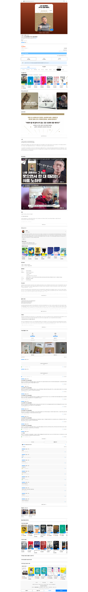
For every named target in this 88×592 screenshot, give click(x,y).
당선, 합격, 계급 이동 (50, 573)
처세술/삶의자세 (29, 265)
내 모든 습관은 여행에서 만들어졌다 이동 (63, 573)
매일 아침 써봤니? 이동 (44, 573)
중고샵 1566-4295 (45, 584)
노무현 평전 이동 (24, 531)
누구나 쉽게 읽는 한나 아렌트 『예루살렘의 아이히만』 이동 (43, 531)
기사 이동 (24, 513)
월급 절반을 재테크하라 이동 (37, 253)
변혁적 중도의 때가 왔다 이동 (37, 531)
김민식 (22, 39)
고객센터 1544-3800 (35, 584)
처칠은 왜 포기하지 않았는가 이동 (56, 547)
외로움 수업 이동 (50, 253)
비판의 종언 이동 (24, 547)
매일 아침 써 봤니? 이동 (37, 573)
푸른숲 (22, 40)
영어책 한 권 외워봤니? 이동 (31, 253)
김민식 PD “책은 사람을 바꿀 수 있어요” (28, 242)
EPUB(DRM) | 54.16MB (29, 278)
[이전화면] (22, 1)
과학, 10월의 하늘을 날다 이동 (63, 253)
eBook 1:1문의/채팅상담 (52, 584)
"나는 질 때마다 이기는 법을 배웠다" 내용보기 (44, 381)
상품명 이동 (24, 82)
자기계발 (25, 265)
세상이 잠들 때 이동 (30, 547)
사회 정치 (25, 264)
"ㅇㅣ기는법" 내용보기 (44, 434)
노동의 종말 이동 (25, 573)
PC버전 (44, 587)
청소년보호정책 (41, 587)
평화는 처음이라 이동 (62, 531)
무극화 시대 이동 (50, 531)
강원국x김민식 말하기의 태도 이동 (44, 253)
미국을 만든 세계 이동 (30, 531)
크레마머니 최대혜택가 (24, 48)
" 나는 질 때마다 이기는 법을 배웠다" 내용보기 (44, 389)
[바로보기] (49, 347)
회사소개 (47, 587)
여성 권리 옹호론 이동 (62, 547)
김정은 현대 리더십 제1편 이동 (37, 547)
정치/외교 (28, 264)
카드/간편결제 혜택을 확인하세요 (61, 55)
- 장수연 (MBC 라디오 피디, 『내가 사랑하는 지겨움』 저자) (28, 319)
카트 (66, 1)
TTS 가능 (27, 274)
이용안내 (22, 272)
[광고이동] (64, 1)
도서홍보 (54, 587)
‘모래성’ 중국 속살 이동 (56, 531)
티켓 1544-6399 (40, 584)
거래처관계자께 (50, 587)
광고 (55, 587)
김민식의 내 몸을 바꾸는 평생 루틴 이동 (25, 253)
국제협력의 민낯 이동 (50, 547)
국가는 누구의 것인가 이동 (43, 547)
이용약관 (33, 587)
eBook (23, 264)
